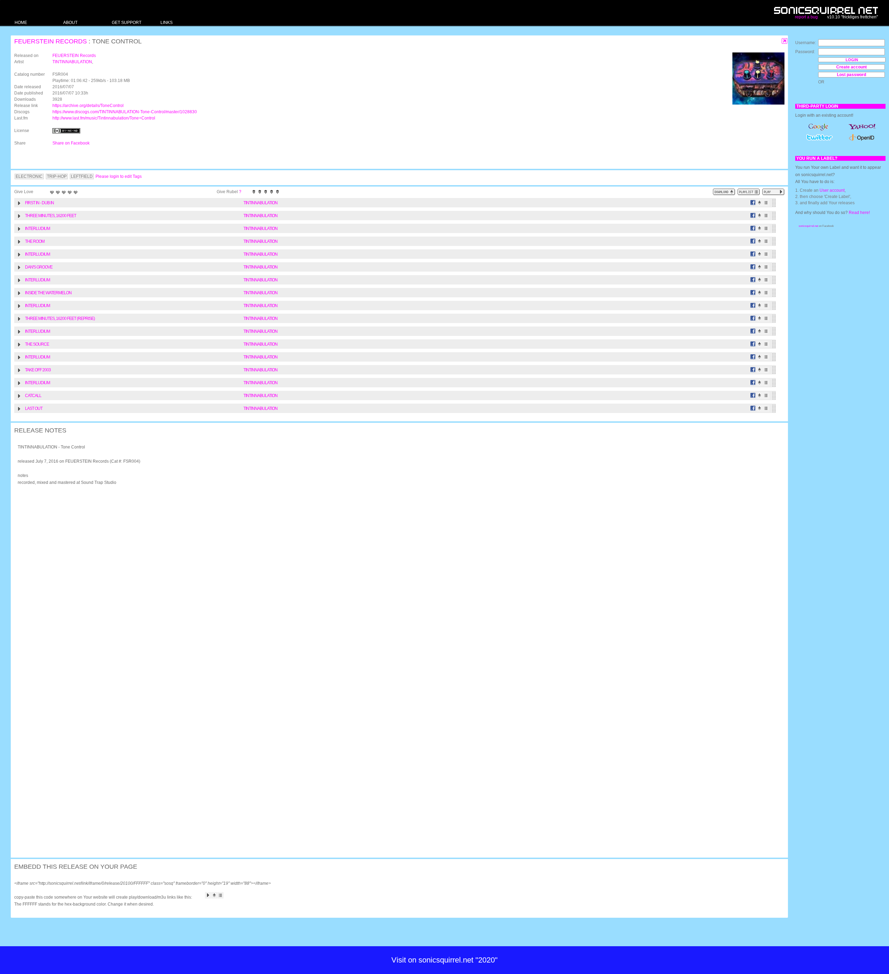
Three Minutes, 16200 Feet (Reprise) (60, 318)
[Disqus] (396, 581)
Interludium (37, 228)
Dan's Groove (38, 267)
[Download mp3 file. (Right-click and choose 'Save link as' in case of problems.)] (759, 202)
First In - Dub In (39, 202)
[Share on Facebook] (753, 202)
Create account (851, 67)
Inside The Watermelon (48, 292)
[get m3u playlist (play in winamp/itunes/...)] (749, 192)
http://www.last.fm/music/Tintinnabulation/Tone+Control (103, 118)
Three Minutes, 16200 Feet (50, 215)
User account (832, 190)
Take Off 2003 (38, 370)
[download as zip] (724, 192)
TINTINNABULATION (72, 61)
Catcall (33, 395)
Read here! (859, 212)
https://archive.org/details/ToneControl (88, 105)
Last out (33, 408)
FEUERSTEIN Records (50, 41)
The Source (37, 344)
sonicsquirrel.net (808, 226)
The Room (34, 241)
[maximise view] (784, 41)
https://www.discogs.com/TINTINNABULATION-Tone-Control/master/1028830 (124, 111)
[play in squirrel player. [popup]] (773, 192)
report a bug (806, 17)
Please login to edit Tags (118, 176)
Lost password (851, 74)
